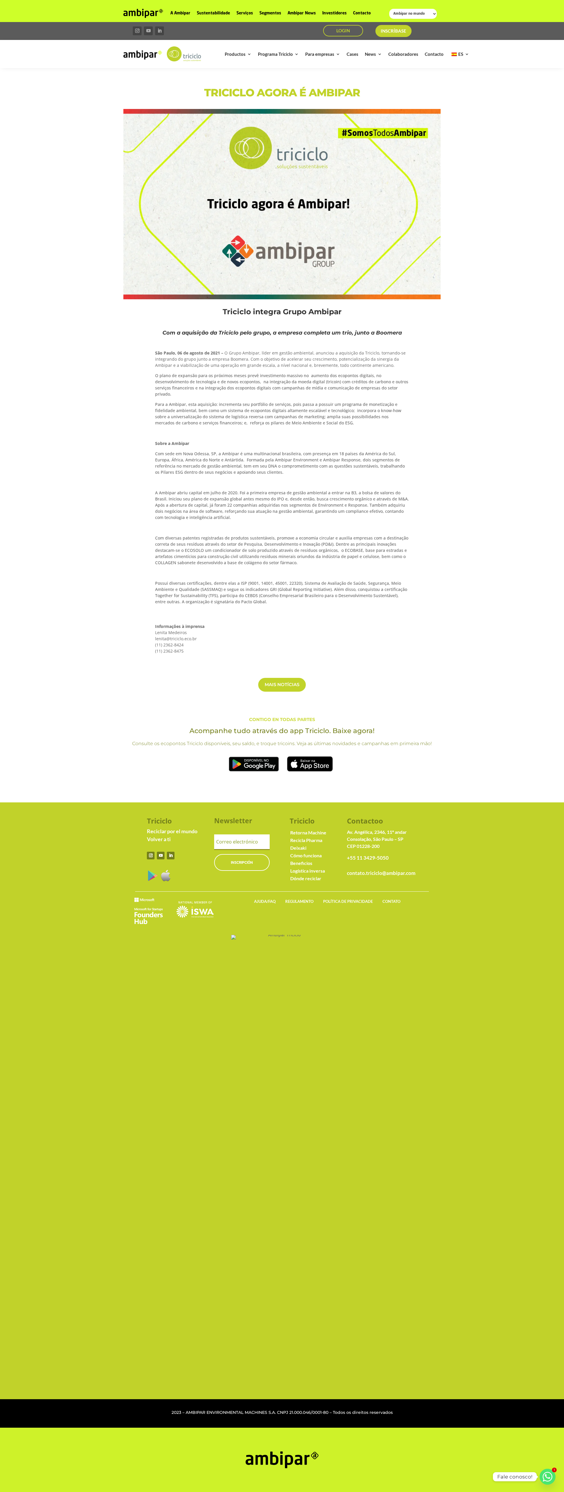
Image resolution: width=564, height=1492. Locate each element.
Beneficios (301, 863)
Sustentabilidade (213, 13)
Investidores (334, 13)
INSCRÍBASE (393, 30)
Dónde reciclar (305, 878)
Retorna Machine (308, 832)
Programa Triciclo (275, 54)
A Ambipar (180, 13)
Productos (235, 54)
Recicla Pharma (306, 840)
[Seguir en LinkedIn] (159, 30)
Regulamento (299, 901)
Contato (391, 901)
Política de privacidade (348, 901)
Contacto (362, 13)
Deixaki (298, 848)
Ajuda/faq (265, 901)
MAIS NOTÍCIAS (282, 684)
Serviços (244, 13)
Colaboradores (403, 54)
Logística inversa (307, 870)
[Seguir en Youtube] (148, 30)
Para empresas (319, 54)
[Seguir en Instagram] (137, 30)
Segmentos (270, 13)
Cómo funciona (306, 855)
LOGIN (343, 30)
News (370, 54)
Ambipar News (302, 13)
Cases (352, 54)
